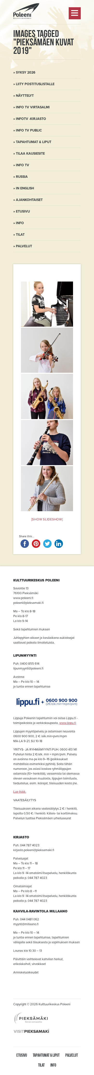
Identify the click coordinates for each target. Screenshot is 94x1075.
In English (25, 188)
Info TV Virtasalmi (33, 107)
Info (20, 223)
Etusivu (23, 211)
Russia (22, 177)
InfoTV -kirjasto (31, 119)
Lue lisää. (19, 792)
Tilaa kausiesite (30, 154)
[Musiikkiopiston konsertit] (47, 304)
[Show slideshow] (47, 519)
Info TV (22, 165)
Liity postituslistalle (35, 84)
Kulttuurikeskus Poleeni (26, 31)
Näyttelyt (25, 96)
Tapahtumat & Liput (33, 142)
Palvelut (24, 246)
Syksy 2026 (25, 72)
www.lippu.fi (67, 723)
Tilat (20, 235)
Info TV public (29, 130)
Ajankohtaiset (29, 200)
